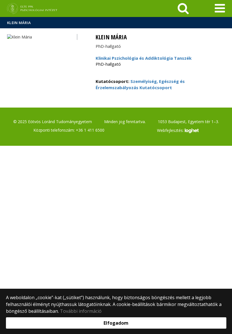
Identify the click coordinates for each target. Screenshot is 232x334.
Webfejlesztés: (171, 130)
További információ (81, 311)
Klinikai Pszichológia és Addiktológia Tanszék (144, 58)
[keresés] (183, 8)
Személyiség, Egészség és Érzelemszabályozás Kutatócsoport (140, 84)
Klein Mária (19, 22)
